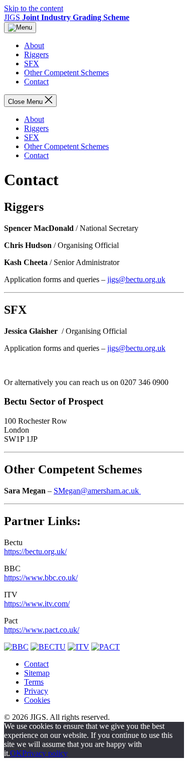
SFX (31, 63)
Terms (34, 682)
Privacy (36, 691)
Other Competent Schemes (66, 72)
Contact (36, 81)
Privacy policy (45, 753)
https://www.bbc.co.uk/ (41, 577)
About (34, 45)
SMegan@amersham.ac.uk (97, 490)
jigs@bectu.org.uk (136, 279)
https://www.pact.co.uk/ (41, 629)
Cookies (37, 700)
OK (16, 753)
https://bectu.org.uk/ (35, 551)
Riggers (36, 54)
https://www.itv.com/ (37, 603)
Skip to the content (33, 8)
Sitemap (37, 673)
